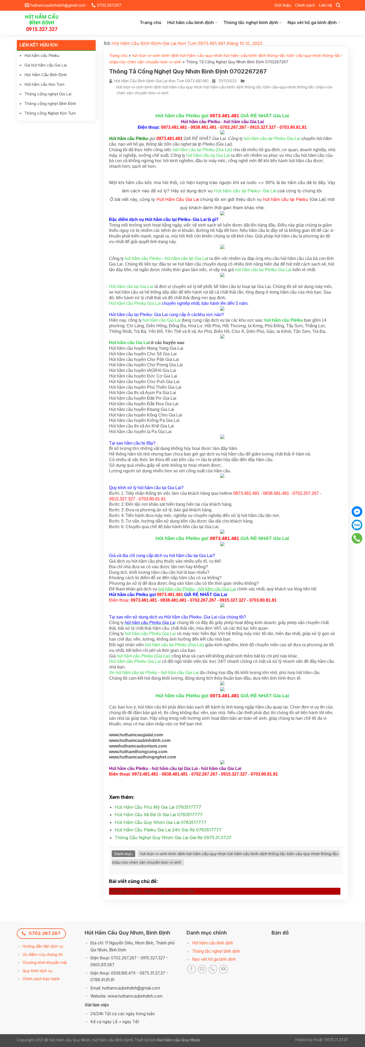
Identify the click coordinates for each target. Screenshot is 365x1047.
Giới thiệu (282, 5)
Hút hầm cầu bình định (190, 22)
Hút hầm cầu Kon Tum (44, 84)
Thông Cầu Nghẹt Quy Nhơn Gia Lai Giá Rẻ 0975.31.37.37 (173, 837)
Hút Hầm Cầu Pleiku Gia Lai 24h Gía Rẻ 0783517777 (168, 829)
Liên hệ (325, 5)
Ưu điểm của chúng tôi (42, 954)
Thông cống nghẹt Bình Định (50, 103)
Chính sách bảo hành (41, 978)
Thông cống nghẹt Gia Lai (47, 93)
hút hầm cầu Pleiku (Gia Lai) (143, 656)
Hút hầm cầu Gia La (129, 342)
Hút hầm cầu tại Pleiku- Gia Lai (245, 190)
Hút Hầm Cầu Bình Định (45, 74)
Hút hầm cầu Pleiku (41, 55)
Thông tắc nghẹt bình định (250, 22)
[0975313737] (357, 538)
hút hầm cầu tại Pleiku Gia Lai (272, 138)
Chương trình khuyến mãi (44, 962)
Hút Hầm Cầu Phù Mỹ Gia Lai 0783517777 (158, 807)
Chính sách (305, 5)
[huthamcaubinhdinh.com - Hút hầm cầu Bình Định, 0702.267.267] (46, 23)
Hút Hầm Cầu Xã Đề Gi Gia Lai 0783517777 (159, 814)
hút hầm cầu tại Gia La (186, 258)
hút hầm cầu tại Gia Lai (208, 155)
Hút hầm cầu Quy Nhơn (178, 1040)
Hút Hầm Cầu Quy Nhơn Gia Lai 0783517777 (160, 822)
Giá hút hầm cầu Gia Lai (45, 65)
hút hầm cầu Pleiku (143, 258)
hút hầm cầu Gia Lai (162, 320)
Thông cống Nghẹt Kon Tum (50, 113)
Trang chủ (150, 22)
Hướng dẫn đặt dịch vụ (42, 946)
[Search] (338, 5)
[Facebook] (357, 511)
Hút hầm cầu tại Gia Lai (131, 286)
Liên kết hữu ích (39, 45)
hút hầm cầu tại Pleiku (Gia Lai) (202, 149)
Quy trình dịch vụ (37, 970)
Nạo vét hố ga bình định (312, 22)
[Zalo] (357, 525)
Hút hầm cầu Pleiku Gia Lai (135, 303)
